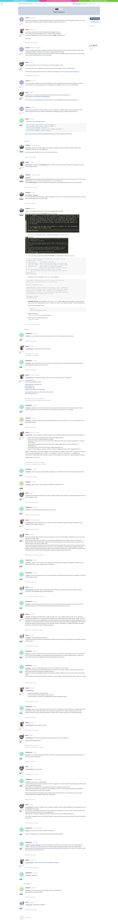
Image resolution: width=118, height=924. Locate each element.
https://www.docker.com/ (31, 393)
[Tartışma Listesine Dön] (2, 3)
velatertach (29, 435)
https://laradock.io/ (29, 386)
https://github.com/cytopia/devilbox (34, 892)
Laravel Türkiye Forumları (25, 3)
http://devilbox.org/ (30, 387)
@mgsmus (28, 177)
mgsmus (29, 148)
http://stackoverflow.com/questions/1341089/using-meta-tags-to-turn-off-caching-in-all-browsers (48, 133)
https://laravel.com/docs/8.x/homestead (34, 389)
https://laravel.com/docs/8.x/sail (33, 740)
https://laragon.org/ (74, 71)
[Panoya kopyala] (85, 124)
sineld (28, 336)
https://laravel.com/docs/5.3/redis (46, 53)
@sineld (32, 845)
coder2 (28, 575)
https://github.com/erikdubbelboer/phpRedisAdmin (37, 96)
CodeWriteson (30, 349)
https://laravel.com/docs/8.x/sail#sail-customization (46, 862)
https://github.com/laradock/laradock (45, 589)
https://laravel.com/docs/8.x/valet (42, 348)
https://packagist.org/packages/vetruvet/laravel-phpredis (39, 179)
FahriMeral (29, 165)
